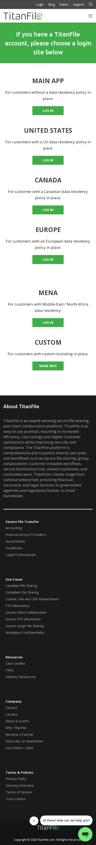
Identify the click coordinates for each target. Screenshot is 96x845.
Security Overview (20, 785)
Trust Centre (15, 798)
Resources (14, 657)
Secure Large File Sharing (25, 625)
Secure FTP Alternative (23, 619)
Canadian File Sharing (21, 585)
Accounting (14, 528)
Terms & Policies (19, 772)
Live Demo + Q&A (19, 748)
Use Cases (14, 579)
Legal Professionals (21, 554)
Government (15, 541)
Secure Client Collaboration (26, 612)
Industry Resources (21, 676)
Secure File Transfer (22, 521)
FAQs (10, 670)
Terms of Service (19, 792)
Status (64, 4)
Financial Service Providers (26, 534)
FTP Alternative (17, 605)
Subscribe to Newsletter (24, 741)
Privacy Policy (16, 778)
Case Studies (15, 663)
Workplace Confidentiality (25, 632)
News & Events (17, 721)
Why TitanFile (16, 727)
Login (40, 4)
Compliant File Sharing (22, 592)
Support (78, 4)
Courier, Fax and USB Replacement (32, 599)
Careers (12, 714)
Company (13, 701)
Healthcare (14, 548)
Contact (11, 707)
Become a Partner (20, 734)
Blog (51, 4)
